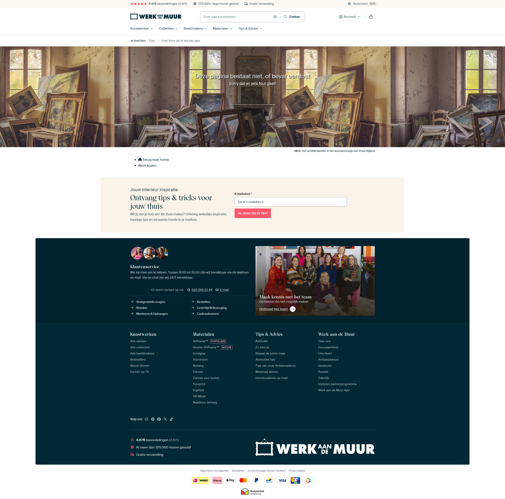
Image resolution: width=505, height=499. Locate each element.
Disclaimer (238, 470)
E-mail (224, 290)
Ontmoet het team (273, 309)
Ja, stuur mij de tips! (253, 213)
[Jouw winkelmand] (371, 17)
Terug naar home (155, 159)
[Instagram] (146, 419)
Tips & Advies (248, 28)
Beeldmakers (193, 28)
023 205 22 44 (202, 290)
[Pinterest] (153, 419)
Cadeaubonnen (208, 314)
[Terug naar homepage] (155, 16)
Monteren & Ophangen (152, 314)
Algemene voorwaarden (214, 470)
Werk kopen (147, 165)
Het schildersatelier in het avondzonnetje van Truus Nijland (338, 151)
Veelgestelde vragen (150, 302)
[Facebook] (159, 419)
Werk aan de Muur (336, 334)
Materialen (220, 28)
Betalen (141, 308)
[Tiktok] (171, 419)
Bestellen (203, 302)
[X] (165, 419)
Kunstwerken (139, 28)
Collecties (166, 28)
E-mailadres (243, 193)
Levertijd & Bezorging (212, 308)
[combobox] (235, 17)
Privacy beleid (297, 470)
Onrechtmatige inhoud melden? (267, 470)
